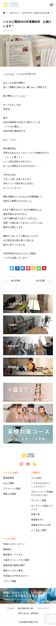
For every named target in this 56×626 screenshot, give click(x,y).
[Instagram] (21, 464)
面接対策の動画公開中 (14, 565)
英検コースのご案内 (13, 570)
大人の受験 (8, 483)
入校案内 (35, 472)
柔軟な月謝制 (9, 494)
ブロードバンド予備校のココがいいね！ (42, 493)
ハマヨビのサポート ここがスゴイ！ (41, 485)
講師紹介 (7, 549)
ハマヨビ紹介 (9, 538)
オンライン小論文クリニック (42, 507)
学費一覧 (35, 514)
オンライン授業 (38, 500)
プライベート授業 (12, 488)
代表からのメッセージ (14, 544)
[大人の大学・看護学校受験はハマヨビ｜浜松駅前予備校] (11, 4)
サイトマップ (43, 608)
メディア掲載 (9, 581)
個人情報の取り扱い (26, 608)
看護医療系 (8, 478)
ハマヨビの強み (10, 472)
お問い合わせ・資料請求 (28, 613)
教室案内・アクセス (13, 554)
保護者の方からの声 (41, 525)
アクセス (11, 608)
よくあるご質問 (38, 530)
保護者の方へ (37, 519)
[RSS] (34, 464)
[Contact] (28, 464)
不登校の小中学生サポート (16, 576)
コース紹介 (36, 478)
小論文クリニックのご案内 (16, 560)
